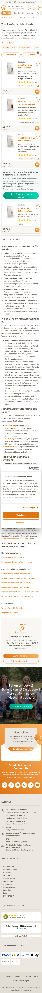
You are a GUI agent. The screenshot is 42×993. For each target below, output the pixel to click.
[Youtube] (37, 785)
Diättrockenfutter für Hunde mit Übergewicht (20, 592)
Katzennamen (8, 884)
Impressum (9, 976)
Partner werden (9, 887)
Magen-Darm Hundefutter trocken (15, 587)
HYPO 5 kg (9, 439)
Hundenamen (8, 881)
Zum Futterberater (21, 656)
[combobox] (26, 13)
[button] (38, 737)
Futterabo (6, 872)
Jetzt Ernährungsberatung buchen (22, 195)
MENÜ (7, 13)
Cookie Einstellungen (21, 981)
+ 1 (38, 86)
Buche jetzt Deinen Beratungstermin (19, 850)
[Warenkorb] (38, 7)
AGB (36, 976)
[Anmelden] (28, 7)
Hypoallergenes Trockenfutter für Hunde (18, 578)
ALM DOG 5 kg (11, 447)
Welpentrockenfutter (9, 613)
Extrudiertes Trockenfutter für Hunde (16, 562)
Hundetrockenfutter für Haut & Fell (15, 583)
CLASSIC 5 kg (10, 425)
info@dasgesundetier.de (15, 830)
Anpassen (20, 523)
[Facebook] (11, 785)
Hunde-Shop (15, 18)
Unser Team (7, 890)
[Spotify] (18, 785)
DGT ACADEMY (8, 896)
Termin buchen (22, 706)
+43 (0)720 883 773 (17, 816)
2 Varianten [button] (21, 62)
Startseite (4, 18)
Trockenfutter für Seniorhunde (13, 608)
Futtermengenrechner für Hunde (14, 539)
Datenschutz (19, 976)
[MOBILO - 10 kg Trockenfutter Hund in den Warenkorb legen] (37, 128)
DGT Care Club (8, 875)
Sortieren (10, 55)
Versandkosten (8, 867)
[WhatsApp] (24, 785)
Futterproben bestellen (21, 661)
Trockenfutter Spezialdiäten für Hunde (17, 596)
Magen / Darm (9, 47)
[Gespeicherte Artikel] (33, 7)
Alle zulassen (21, 515)
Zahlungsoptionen (10, 870)
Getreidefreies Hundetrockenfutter (15, 574)
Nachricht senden (13, 836)
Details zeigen (29, 507)
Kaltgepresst (24, 47)
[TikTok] (31, 785)
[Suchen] (38, 13)
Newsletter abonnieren (22, 749)
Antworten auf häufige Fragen (17, 842)
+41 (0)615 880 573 (17, 821)
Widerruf (29, 976)
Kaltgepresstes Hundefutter (12, 557)
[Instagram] (4, 785)
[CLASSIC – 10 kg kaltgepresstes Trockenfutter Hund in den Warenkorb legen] (37, 91)
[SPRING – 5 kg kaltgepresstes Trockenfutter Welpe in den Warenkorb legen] (37, 230)
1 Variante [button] (21, 135)
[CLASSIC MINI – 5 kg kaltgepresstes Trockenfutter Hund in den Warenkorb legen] (37, 164)
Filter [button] (35, 54)
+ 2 (38, 122)
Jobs (5, 893)
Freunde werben (9, 878)
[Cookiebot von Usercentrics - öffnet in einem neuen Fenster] (29, 468)
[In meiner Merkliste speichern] (37, 63)
